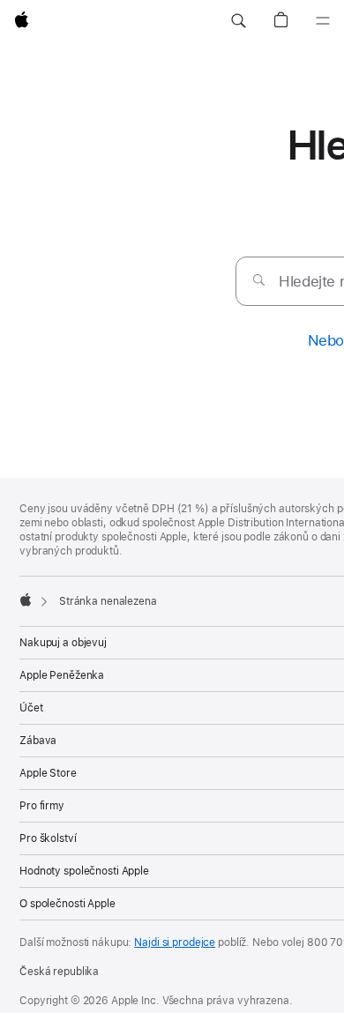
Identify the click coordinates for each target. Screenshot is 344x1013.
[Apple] (25, 599)
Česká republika (59, 971)
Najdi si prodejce (174, 942)
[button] (238, 21)
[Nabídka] (323, 21)
